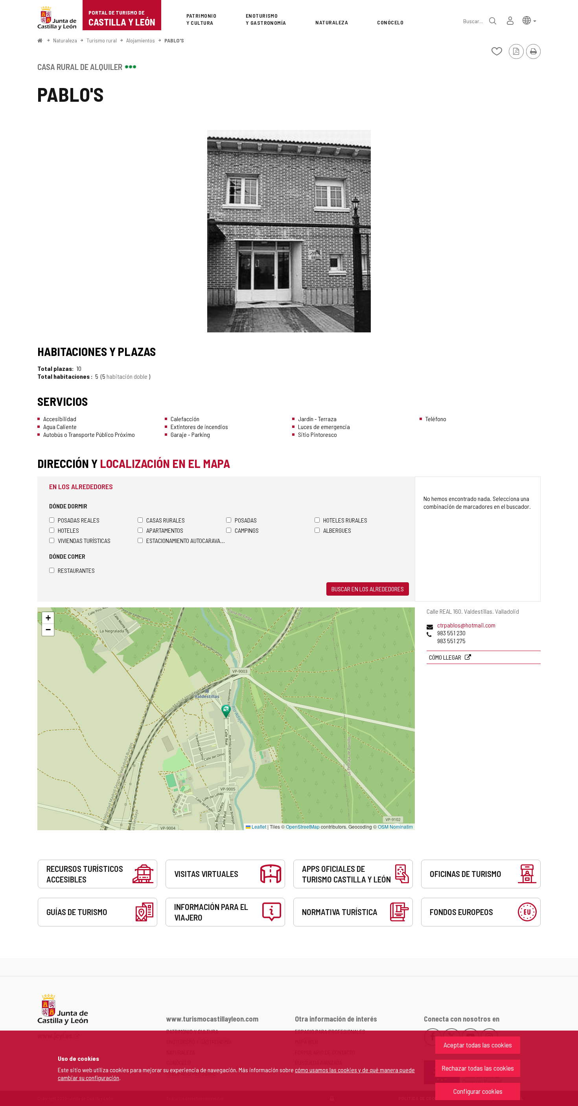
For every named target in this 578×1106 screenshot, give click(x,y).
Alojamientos (140, 40)
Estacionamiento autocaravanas (186, 540)
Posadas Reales (78, 520)
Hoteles (68, 530)
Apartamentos (164, 530)
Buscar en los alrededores (367, 588)
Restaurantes (76, 570)
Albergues (337, 530)
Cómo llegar (445, 657)
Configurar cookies (478, 1091)
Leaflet (258, 826)
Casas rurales (165, 520)
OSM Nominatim (395, 826)
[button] (529, 20)
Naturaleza (65, 40)
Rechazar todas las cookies (478, 1068)
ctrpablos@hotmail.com (466, 625)
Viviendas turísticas (84, 540)
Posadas (246, 520)
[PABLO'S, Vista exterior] (289, 231)
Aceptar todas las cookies (478, 1044)
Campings (247, 530)
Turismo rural (102, 40)
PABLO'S (174, 40)
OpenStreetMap (303, 826)
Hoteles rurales (345, 520)
